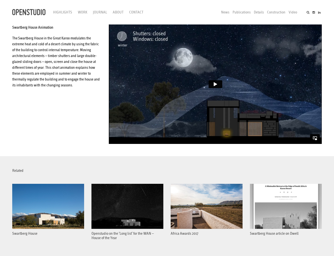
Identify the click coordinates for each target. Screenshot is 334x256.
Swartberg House (30, 38)
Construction (276, 12)
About (118, 12)
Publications (242, 12)
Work (82, 12)
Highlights (62, 12)
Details (259, 12)
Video (293, 12)
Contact (136, 12)
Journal (100, 12)
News (225, 12)
